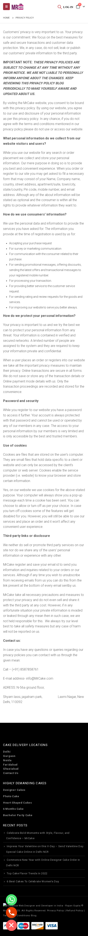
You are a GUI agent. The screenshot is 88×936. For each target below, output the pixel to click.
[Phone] (11, 912)
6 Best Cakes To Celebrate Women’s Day (33, 881)
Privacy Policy (55, 910)
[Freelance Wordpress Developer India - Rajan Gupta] (41, 905)
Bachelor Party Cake (17, 815)
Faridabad (10, 764)
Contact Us (10, 773)
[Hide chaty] (11, 925)
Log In (68, 7)
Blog (34, 915)
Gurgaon (9, 756)
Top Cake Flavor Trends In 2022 (27, 873)
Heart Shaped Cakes (17, 802)
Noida (7, 760)
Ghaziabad (11, 768)
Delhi (6, 751)
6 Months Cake (13, 808)
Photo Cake (11, 796)
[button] (59, 7)
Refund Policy (74, 910)
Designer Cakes (14, 789)
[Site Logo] (17, 6)
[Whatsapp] (11, 899)
